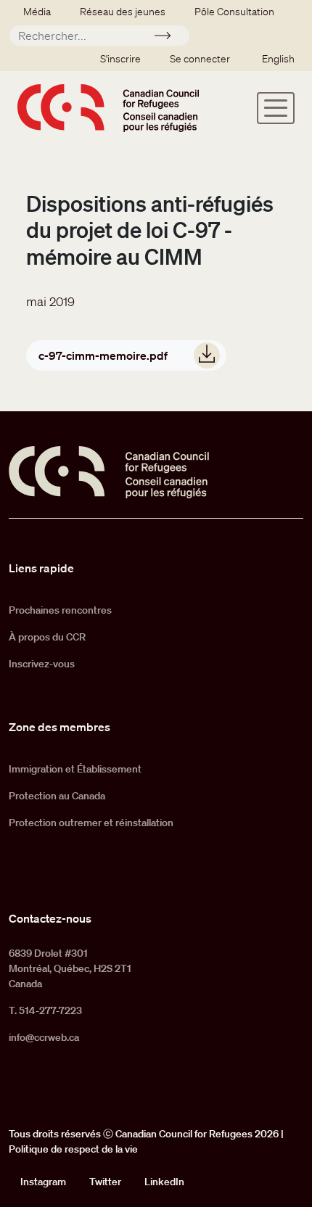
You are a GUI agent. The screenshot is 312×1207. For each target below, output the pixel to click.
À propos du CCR (47, 636)
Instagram (43, 1181)
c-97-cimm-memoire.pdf (103, 355)
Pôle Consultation (234, 11)
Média (37, 11)
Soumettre (169, 37)
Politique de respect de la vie (73, 1148)
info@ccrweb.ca (44, 1037)
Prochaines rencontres (60, 610)
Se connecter (200, 58)
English (278, 58)
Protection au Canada (57, 795)
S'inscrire (120, 58)
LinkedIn (164, 1181)
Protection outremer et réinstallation (91, 822)
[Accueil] (108, 108)
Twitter (105, 1181)
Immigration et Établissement (75, 768)
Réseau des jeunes (122, 11)
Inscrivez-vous (42, 663)
